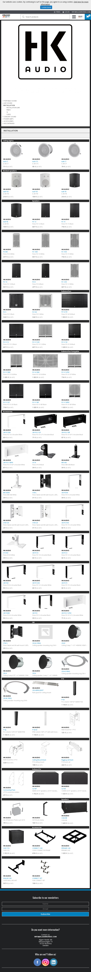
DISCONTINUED (9, 123)
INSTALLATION (9, 105)
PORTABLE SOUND (10, 101)
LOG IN (66, 12)
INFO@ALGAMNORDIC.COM (81, 12)
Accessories (9, 121)
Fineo (9, 110)
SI (7, 112)
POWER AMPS (9, 119)
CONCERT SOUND (10, 117)
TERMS (57, 12)
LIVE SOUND (8, 103)
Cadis (9, 114)
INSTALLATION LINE (13, 107)
